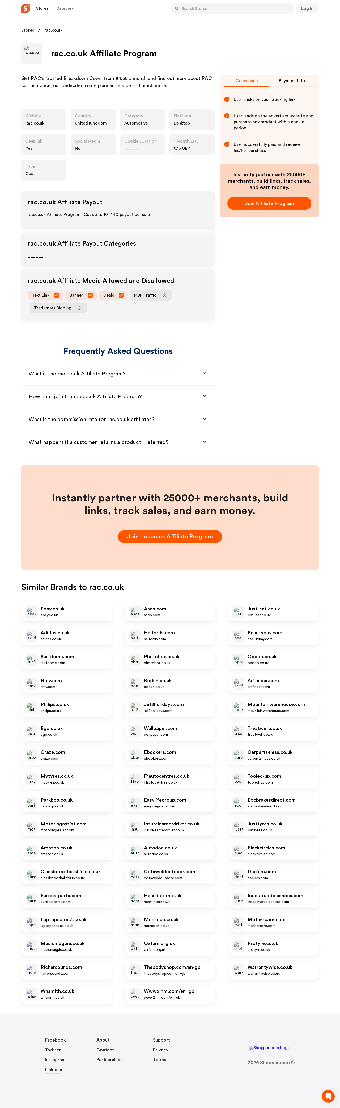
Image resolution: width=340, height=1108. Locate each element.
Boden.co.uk (158, 680)
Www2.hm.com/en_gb (169, 991)
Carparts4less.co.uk (270, 752)
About (102, 1040)
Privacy (160, 1050)
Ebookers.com (160, 752)
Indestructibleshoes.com (275, 895)
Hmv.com (51, 680)
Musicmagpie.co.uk (62, 943)
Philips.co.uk (55, 704)
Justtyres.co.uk (265, 824)
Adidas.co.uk (55, 632)
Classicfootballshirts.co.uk (71, 871)
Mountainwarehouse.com (276, 704)
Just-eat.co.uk (264, 608)
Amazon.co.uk (56, 847)
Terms (159, 1060)
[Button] (177, 8)
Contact (105, 1050)
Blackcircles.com (266, 847)
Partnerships (109, 1060)
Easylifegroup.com (165, 800)
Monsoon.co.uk (161, 919)
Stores (27, 30)
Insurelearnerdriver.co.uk (171, 824)
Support (161, 1040)
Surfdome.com (57, 656)
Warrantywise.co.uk (270, 967)
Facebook (55, 1040)
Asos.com (155, 608)
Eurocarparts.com (61, 895)
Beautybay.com (265, 632)
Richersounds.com (61, 967)
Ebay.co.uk (53, 608)
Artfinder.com (263, 680)
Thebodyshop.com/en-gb (172, 967)
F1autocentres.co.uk (166, 776)
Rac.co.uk (35, 123)
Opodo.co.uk (262, 656)
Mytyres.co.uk (57, 776)
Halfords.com (159, 632)
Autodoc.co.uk (160, 847)
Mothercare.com (267, 919)
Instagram (55, 1060)
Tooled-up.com (264, 776)
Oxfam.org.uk (159, 943)
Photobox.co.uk (161, 656)
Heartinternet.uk (162, 895)
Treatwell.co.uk (265, 728)
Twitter (53, 1050)
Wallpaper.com (160, 728)
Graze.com (53, 752)
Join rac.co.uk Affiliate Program (170, 537)
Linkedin (53, 1069)
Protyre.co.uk (263, 943)
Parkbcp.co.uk (57, 800)
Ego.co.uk (52, 728)
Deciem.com (262, 871)
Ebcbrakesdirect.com (272, 800)
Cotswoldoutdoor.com (169, 871)
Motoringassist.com (64, 824)
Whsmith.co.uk (57, 991)
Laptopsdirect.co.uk (63, 919)
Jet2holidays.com (164, 704)
